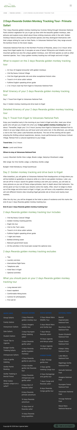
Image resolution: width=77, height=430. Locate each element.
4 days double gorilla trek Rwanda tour (29, 368)
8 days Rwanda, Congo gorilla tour (46, 389)
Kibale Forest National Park (64, 343)
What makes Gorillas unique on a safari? (10, 383)
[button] (64, 426)
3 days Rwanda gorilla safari (28, 343)
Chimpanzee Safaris (11, 355)
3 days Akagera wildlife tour (28, 326)
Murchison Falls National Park (64, 328)
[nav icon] (71, 6)
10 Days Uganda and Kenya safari (46, 340)
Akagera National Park (65, 378)
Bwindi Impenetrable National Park (64, 319)
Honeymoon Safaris (10, 327)
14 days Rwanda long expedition (28, 415)
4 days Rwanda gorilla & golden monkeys (28, 351)
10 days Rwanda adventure (28, 400)
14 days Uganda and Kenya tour (46, 347)
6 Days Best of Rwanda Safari (27, 386)
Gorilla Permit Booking (8, 368)
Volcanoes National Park (66, 393)
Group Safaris (8, 318)
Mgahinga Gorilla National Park (65, 364)
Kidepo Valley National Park (64, 350)
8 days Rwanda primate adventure (29, 393)
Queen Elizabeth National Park (65, 335)
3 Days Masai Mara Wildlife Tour (47, 318)
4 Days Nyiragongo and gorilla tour (47, 375)
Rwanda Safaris (15, 13)
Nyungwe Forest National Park (65, 385)
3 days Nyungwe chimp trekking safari (28, 334)
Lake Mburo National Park (64, 357)
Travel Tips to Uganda (8, 342)
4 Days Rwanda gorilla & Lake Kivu (29, 359)
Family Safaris (8, 322)
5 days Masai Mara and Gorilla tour (47, 326)
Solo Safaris (7, 331)
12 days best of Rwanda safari (27, 408)
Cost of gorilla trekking (8, 361)
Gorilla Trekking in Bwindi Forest (10, 375)
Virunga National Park (65, 400)
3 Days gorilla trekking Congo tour (47, 368)
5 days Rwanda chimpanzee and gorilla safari (28, 377)
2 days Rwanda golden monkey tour (29, 318)
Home (5, 13)
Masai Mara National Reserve (65, 407)
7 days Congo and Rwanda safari (47, 382)
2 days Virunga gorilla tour (45, 361)
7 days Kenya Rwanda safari (45, 333)
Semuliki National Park (65, 371)
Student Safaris (9, 336)
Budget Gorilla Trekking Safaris (9, 349)
